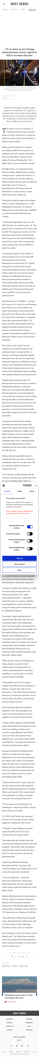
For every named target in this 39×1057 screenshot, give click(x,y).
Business (29, 1023)
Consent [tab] (7, 491)
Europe (23, 9)
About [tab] (32, 491)
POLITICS (9, 1019)
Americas (32, 9)
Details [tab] (19, 491)
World (5, 9)
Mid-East (14, 9)
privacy (11, 1051)
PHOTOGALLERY (12, 1001)
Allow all (19, 558)
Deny (19, 570)
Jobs (5, 1051)
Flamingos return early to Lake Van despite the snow (18, 996)
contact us (27, 1051)
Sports (10, 1030)
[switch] (30, 533)
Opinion (29, 1030)
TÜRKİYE (29, 1019)
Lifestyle (10, 1026)
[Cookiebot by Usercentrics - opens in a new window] (24, 485)
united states (6, 966)
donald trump (23, 966)
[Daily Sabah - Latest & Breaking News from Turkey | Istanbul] (19, 4)
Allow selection (19, 564)
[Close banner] (36, 485)
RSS (34, 1051)
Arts (29, 1026)
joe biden (14, 966)
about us (18, 1051)
